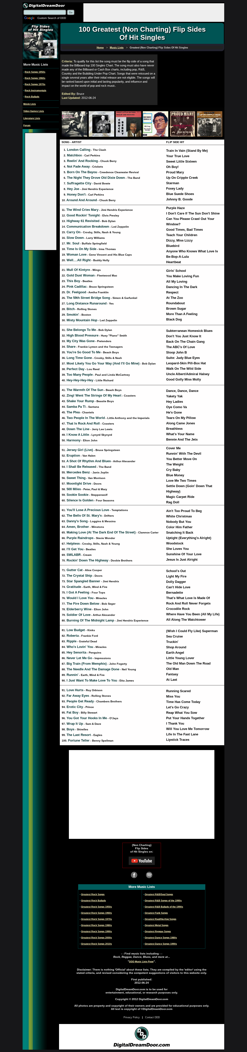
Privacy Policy (132, 1017)
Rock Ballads (32, 96)
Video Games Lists (33, 111)
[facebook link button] (134, 877)
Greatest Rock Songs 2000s (96, 937)
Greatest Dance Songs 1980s (161, 937)
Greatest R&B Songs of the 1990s (163, 900)
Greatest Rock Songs (93, 894)
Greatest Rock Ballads (93, 900)
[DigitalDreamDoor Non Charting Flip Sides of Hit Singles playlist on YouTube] (142, 864)
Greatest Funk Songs (156, 913)
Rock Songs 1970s (35, 84)
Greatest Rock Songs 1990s (96, 931)
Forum (26, 125)
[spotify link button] (149, 877)
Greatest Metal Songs (156, 925)
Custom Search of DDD (51, 17)
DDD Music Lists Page (141, 961)
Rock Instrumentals (35, 90)
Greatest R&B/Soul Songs (159, 894)
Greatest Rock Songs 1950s (96, 906)
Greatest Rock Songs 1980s (96, 925)
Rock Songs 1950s (35, 72)
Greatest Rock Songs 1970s (96, 919)
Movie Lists (29, 104)
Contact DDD (152, 1017)
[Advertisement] (154, 12)
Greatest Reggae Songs (158, 931)
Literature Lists (31, 118)
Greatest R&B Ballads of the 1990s (164, 906)
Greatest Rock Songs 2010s (96, 944)
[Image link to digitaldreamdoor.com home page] (44, 5)
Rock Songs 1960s (35, 78)
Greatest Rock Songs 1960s (96, 913)
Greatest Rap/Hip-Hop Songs (160, 919)
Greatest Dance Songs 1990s (161, 944)
